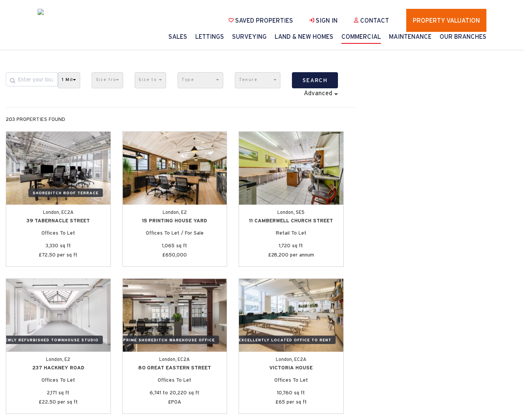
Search (315, 80)
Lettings (209, 36)
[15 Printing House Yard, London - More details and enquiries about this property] (175, 168)
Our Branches (463, 36)
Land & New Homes (304, 36)
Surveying (249, 36)
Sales (177, 36)
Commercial (361, 36)
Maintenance (410, 36)
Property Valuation (446, 20)
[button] (69, 80)
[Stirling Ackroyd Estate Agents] (57, 12)
